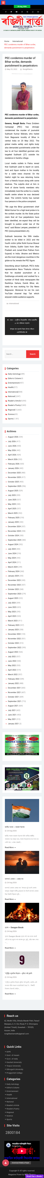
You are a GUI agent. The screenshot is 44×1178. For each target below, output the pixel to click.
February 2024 (13, 571)
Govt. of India (12, 1059)
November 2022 (14, 639)
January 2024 (13, 576)
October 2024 (13, 535)
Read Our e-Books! (35, 1176)
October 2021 (13, 697)
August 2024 (13, 544)
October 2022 (13, 643)
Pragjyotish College (14, 1073)
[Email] (38, 11)
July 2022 (12, 656)
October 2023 (13, 589)
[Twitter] (11, 11)
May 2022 (12, 665)
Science (11, 414)
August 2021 (13, 706)
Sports (10, 419)
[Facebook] (5, 11)
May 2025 (12, 504)
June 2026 (12, 446)
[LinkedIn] (27, 11)
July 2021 (12, 710)
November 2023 (14, 585)
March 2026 (12, 459)
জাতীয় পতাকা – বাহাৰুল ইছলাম (14, 827)
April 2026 (12, 455)
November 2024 (14, 531)
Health (10, 387)
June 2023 (12, 607)
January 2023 (13, 629)
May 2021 (12, 719)
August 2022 (13, 652)
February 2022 (13, 679)
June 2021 (12, 715)
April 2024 (12, 562)
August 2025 (13, 491)
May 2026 (12, 450)
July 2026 (12, 441)
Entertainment (13, 383)
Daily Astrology (14, 374)
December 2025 (14, 473)
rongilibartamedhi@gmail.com (16, 1034)
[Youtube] (16, 11)
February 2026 (13, 464)
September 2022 (14, 647)
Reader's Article (14, 401)
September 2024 (14, 540)
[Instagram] (22, 11)
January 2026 (13, 468)
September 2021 (14, 701)
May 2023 (12, 612)
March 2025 (12, 513)
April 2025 (12, 508)
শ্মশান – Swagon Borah (14, 927)
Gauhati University (14, 1062)
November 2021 (14, 692)
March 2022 (12, 674)
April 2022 (12, 670)
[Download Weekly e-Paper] (5, 1162)
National (11, 396)
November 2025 (14, 477)
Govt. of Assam (13, 1055)
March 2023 (12, 621)
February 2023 (13, 625)
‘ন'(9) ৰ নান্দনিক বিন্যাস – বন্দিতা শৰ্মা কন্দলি (18, 973)
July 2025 (12, 495)
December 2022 (14, 634)
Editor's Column (14, 378)
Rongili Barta (28, 69)
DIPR (9, 1052)
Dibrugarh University (15, 1069)
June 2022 (12, 661)
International (14, 303)
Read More (9, 847)
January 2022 (13, 683)
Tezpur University (14, 1066)
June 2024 (12, 553)
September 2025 (14, 486)
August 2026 (13, 437)
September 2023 (14, 594)
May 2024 (12, 558)
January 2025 (13, 522)
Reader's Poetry (14, 405)
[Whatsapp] (32, 11)
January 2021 (13, 724)
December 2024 (14, 526)
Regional (11, 410)
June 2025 (12, 500)
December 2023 (14, 580)
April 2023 (12, 616)
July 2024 (12, 549)
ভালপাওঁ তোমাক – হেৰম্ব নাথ (14, 879)
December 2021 (14, 688)
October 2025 (13, 482)
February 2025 (13, 517)
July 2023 (12, 603)
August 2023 (13, 598)
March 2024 (12, 567)
